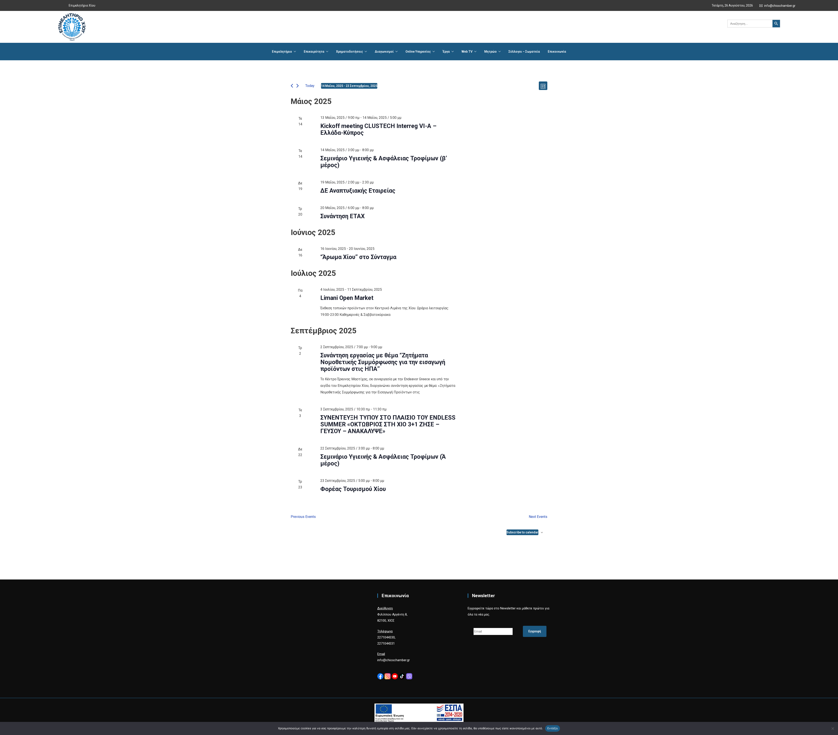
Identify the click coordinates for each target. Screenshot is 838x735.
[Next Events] (297, 86)
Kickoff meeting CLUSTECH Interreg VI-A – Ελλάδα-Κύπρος (378, 129)
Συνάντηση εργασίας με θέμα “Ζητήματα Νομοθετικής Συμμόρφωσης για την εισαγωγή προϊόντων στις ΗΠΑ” (382, 362)
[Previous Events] (292, 86)
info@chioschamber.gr (779, 5)
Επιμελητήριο (282, 51)
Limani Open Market (346, 297)
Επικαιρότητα (314, 51)
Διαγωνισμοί (384, 51)
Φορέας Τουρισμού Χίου (353, 489)
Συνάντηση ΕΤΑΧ (342, 216)
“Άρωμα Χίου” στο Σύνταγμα (358, 257)
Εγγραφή (534, 631)
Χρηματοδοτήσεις (349, 51)
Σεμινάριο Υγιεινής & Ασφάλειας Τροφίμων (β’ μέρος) (383, 162)
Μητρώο (490, 51)
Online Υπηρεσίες (418, 51)
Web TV (467, 51)
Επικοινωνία (557, 51)
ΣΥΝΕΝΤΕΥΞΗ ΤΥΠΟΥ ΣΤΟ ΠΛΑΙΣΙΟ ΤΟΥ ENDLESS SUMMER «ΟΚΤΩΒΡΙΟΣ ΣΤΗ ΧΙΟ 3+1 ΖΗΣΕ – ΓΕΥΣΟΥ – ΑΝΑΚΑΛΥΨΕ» (387, 424)
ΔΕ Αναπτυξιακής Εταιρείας (357, 190)
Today (309, 86)
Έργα (446, 51)
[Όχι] (832, 728)
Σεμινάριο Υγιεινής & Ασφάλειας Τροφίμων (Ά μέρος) (383, 460)
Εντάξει (552, 728)
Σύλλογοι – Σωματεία (524, 51)
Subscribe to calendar (522, 532)
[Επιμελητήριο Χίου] (72, 27)
